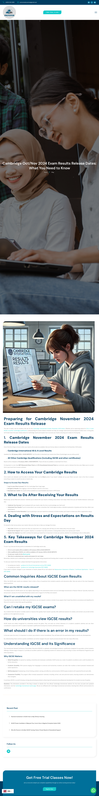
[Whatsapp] (91, 2)
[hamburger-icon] (96, 12)
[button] (93, 790)
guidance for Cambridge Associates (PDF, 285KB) (34, 567)
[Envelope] (95, 2)
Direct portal (26, 554)
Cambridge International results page (25, 686)
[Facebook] (88, 2)
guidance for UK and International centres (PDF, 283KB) (36, 565)
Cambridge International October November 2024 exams (49, 428)
